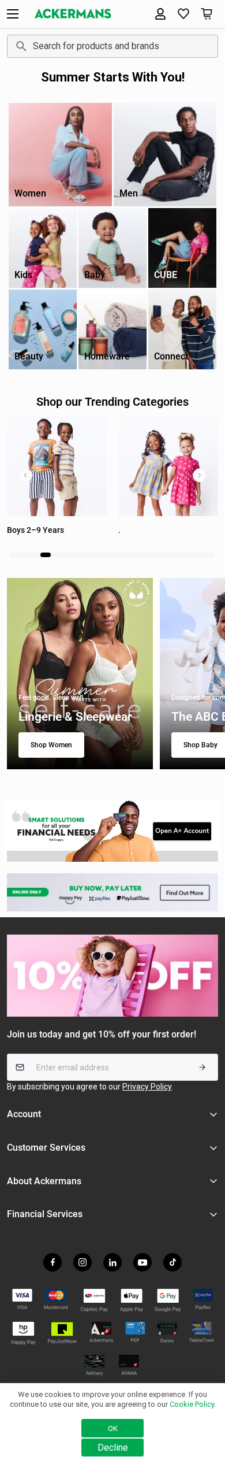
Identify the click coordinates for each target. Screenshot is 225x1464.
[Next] (200, 475)
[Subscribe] (202, 1067)
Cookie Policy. (193, 1404)
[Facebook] (52, 1262)
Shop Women (51, 745)
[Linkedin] (112, 1262)
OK (113, 1428)
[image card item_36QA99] (112, 831)
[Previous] (25, 475)
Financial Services (44, 1214)
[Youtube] (142, 1262)
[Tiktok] (172, 1262)
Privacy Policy (147, 1086)
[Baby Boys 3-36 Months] (168, 466)
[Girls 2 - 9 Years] (57, 466)
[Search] (19, 46)
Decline (112, 1447)
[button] (183, 14)
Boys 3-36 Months (151, 530)
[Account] (160, 14)
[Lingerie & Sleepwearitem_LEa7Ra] (80, 674)
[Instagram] (82, 1262)
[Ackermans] (73, 13)
